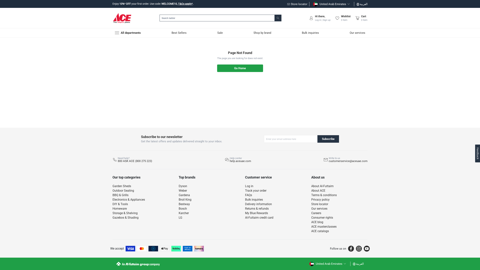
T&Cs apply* (185, 3)
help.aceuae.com (240, 161)
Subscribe (328, 139)
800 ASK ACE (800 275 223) (135, 161)
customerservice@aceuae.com (348, 161)
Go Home (240, 68)
